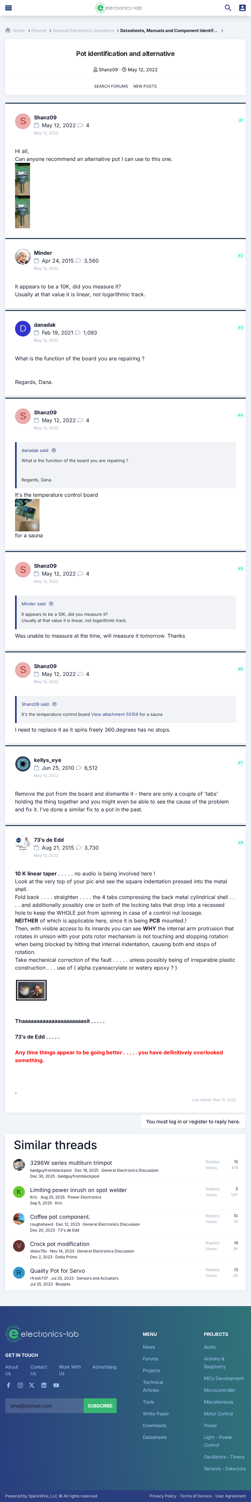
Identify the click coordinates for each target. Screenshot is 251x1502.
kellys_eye (47, 760)
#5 (240, 568)
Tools (148, 1402)
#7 (240, 762)
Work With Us (70, 1370)
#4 (240, 415)
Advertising (104, 1367)
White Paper (156, 1413)
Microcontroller (220, 1390)
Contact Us (38, 1370)
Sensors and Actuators (97, 1278)
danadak (45, 324)
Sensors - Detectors (225, 1468)
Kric (34, 1197)
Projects (151, 1370)
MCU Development (224, 1378)
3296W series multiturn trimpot (71, 1163)
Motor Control (218, 1413)
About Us (11, 1370)
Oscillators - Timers (224, 1456)
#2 (240, 255)
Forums (150, 1358)
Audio (210, 1347)
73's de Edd (49, 840)
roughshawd (41, 1224)
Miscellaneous (219, 1402)
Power (210, 1425)
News (149, 1347)
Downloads (154, 1425)
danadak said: (35, 450)
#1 (241, 120)
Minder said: (34, 603)
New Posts (145, 86)
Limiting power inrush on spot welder (78, 1190)
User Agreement (230, 1495)
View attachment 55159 (114, 714)
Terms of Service (196, 1495)
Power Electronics (84, 1197)
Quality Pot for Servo (57, 1271)
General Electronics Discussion (130, 1170)
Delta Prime (66, 1256)
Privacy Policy (163, 1495)
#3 (240, 327)
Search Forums (111, 86)
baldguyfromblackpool (51, 1170)
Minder (43, 253)
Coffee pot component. (60, 1217)
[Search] (228, 8)
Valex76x (38, 1251)
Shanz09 (108, 69)
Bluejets (63, 1284)
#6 (240, 668)
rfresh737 (39, 1278)
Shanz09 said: (36, 704)
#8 (240, 842)
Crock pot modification (60, 1244)
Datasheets (155, 1437)
